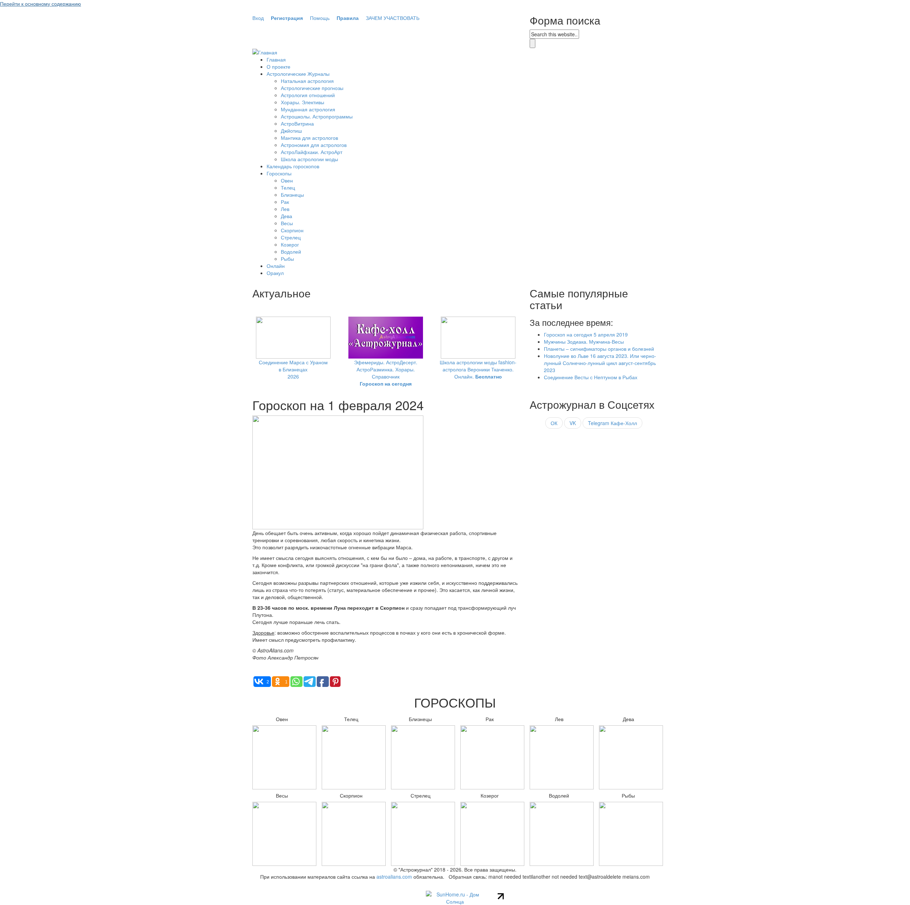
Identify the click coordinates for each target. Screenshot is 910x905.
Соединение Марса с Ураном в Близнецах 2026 (293, 369)
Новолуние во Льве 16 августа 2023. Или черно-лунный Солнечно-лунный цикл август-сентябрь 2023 (600, 363)
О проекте (278, 66)
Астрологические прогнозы (312, 87)
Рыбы (287, 258)
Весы (287, 223)
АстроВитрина (297, 123)
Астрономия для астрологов (314, 144)
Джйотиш (291, 130)
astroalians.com (394, 876)
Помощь (320, 17)
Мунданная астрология (308, 109)
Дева (286, 215)
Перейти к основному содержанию (40, 3)
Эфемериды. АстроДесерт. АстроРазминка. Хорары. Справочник (385, 373)
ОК (554, 423)
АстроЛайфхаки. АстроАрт (311, 151)
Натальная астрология (307, 80)
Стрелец (291, 237)
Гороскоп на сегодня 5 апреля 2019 (586, 334)
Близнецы (292, 194)
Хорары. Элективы (302, 102)
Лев (285, 208)
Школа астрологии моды (309, 159)
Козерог (290, 244)
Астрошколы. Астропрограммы (317, 116)
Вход (258, 17)
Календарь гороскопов (293, 166)
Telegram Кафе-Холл (612, 423)
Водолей (291, 251)
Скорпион (292, 230)
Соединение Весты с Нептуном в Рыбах (590, 377)
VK (572, 423)
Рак (285, 201)
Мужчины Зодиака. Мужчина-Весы (584, 341)
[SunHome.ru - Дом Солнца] (455, 897)
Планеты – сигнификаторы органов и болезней (599, 348)
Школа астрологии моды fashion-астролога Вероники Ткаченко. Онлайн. (478, 369)
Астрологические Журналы (298, 73)
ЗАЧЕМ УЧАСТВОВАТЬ (392, 17)
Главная (276, 59)
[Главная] (264, 51)
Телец (288, 187)
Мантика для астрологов (309, 137)
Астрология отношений (308, 95)
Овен (287, 180)
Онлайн (276, 265)
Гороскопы (279, 173)
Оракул (275, 272)
